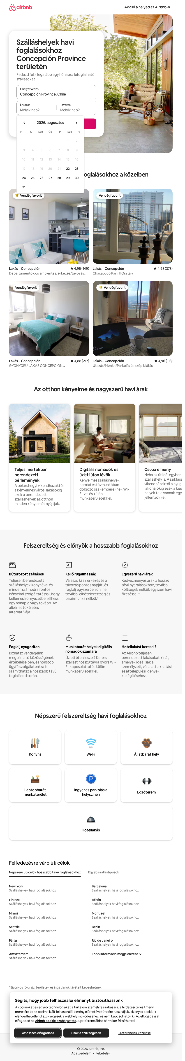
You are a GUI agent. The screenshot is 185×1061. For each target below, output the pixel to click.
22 (68, 169)
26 (41, 178)
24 (24, 178)
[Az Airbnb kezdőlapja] (20, 7)
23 (77, 169)
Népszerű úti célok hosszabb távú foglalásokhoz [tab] (45, 872)
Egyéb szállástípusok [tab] (103, 872)
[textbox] (36, 110)
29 (68, 178)
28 (59, 178)
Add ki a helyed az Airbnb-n (147, 7)
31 (23, 187)
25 (33, 178)
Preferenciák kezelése (134, 1033)
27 (50, 178)
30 (77, 178)
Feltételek (103, 1053)
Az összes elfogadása (38, 1033)
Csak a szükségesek (86, 1033)
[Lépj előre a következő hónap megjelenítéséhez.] (76, 122)
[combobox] (56, 94)
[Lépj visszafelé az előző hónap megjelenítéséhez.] (24, 122)
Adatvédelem (81, 1053)
